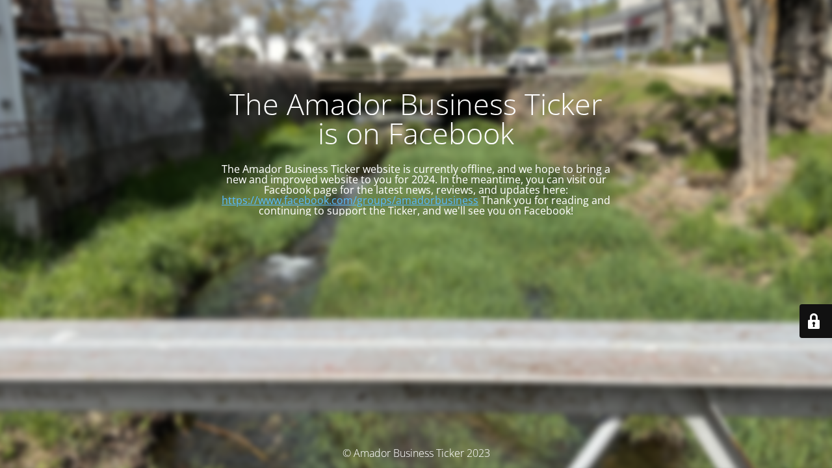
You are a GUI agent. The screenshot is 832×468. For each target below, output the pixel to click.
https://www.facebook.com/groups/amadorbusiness (350, 200)
